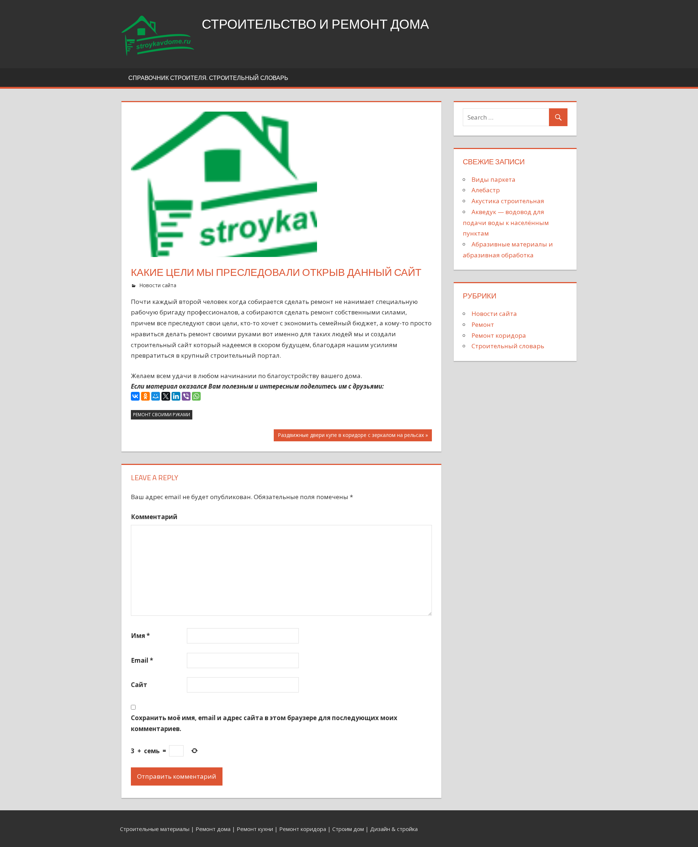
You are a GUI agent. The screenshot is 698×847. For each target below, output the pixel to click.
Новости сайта (157, 285)
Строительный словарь (508, 346)
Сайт (139, 685)
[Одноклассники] (145, 396)
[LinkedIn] (176, 396)
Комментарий (154, 517)
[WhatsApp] (196, 396)
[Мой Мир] (155, 396)
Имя (140, 635)
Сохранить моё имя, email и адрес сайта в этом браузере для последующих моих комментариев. (264, 723)
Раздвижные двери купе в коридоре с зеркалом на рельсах (350, 436)
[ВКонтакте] (135, 396)
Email (142, 660)
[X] (165, 396)
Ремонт (483, 324)
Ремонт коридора (499, 335)
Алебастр (486, 190)
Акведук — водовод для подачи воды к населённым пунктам (506, 223)
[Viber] (186, 396)
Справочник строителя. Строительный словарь (208, 77)
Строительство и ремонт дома (315, 24)
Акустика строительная (508, 201)
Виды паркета (494, 179)
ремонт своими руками (161, 415)
